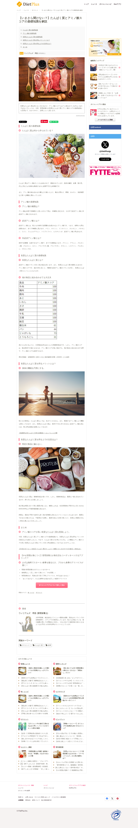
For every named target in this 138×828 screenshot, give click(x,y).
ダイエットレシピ (105, 4)
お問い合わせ (29, 797)
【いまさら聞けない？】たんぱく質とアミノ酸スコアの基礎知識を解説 (62, 10)
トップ (86, 4)
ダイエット (35, 10)
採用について (36, 800)
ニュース (94, 4)
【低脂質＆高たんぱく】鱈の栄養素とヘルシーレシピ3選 (38, 433)
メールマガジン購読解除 (59, 797)
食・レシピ (31, 592)
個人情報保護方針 (46, 800)
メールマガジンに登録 (105, 120)
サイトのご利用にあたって (42, 797)
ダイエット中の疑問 (24, 790)
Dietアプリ (117, 4)
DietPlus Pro (72, 788)
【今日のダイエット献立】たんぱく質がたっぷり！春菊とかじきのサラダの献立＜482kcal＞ (50, 549)
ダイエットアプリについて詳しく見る (52, 585)
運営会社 (28, 800)
